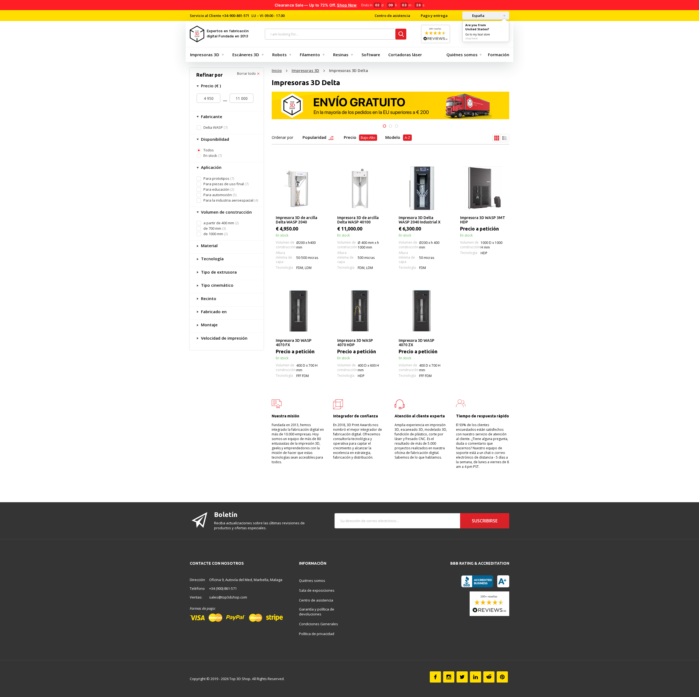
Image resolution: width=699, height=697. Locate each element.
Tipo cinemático (216, 285)
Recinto (208, 298)
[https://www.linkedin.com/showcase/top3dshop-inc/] (475, 677)
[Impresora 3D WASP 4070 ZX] (421, 311)
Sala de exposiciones (316, 590)
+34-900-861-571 (235, 15)
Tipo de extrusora (218, 272)
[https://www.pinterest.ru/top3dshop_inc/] (502, 677)
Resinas (340, 54)
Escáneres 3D (245, 54)
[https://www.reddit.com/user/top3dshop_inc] (488, 677)
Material (209, 245)
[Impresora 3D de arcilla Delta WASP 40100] (359, 188)
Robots (279, 54)
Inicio (277, 70)
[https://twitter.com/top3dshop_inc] (462, 677)
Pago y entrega (434, 15)
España (477, 15)
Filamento (310, 54)
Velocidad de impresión (223, 338)
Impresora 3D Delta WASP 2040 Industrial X (419, 220)
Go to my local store (477, 34)
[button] (384, 126)
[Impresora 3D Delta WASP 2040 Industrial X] (421, 188)
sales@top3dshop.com (228, 597)
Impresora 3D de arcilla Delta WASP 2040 (296, 220)
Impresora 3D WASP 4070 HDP (355, 342)
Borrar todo (247, 73)
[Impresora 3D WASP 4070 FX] (298, 311)
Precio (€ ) (210, 85)
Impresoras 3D (204, 54)
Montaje (209, 324)
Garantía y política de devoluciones (316, 612)
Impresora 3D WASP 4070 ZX (416, 342)
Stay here (471, 38)
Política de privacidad (316, 633)
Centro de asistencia (392, 15)
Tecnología (212, 258)
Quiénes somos (462, 54)
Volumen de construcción (226, 212)
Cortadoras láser (405, 54)
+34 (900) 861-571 (223, 588)
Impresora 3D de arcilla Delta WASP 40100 (358, 220)
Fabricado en (213, 311)
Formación (498, 54)
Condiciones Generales (318, 623)
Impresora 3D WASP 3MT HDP (482, 220)
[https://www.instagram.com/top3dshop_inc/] (448, 677)
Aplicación (210, 167)
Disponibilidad (214, 139)
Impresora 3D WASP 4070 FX (294, 342)
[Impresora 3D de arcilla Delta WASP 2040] (298, 188)
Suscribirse (484, 521)
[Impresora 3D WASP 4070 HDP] (359, 311)
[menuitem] (206, 54)
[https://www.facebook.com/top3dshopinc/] (435, 677)
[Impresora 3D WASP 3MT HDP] (482, 188)
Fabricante (211, 116)
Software (371, 54)
